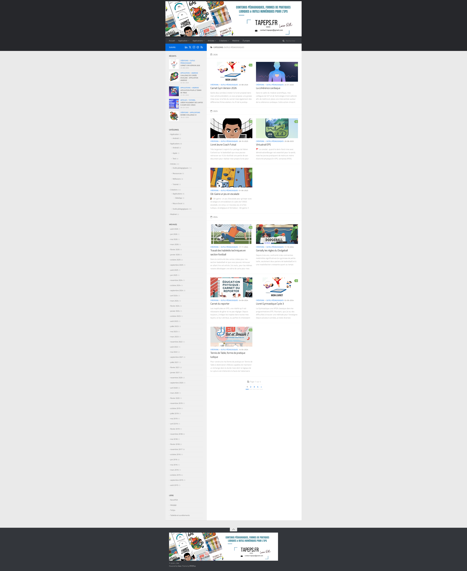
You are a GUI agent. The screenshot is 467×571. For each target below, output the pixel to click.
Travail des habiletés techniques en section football (228, 252)
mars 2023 (174, 336)
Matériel (235, 40)
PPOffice (192, 566)
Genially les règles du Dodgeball (272, 250)
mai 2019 (173, 418)
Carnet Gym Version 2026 (223, 88)
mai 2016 (173, 464)
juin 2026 (173, 234)
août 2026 (174, 229)
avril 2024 (174, 295)
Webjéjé (173, 505)
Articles (211, 40)
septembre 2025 (176, 265)
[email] (197, 47)
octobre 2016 (175, 454)
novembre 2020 (176, 377)
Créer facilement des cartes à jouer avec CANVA (191, 103)
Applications (198, 40)
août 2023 (174, 321)
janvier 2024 (175, 311)
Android (194, 73)
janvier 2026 (175, 254)
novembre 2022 (176, 341)
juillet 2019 (174, 413)
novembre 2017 (176, 449)
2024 (215, 216)
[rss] (201, 47)
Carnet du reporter (219, 304)
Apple (175, 153)
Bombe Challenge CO (188, 115)
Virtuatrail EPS (263, 144)
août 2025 (174, 270)
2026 (215, 54)
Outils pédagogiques (229, 84)
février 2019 (175, 428)
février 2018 (175, 444)
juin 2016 (173, 459)
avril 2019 (174, 423)
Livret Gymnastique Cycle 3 (270, 304)
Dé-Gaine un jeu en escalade (224, 194)
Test (174, 158)
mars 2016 (174, 469)
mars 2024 (174, 300)
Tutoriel (192, 100)
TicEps (172, 510)
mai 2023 (173, 331)
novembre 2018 (176, 434)
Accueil (172, 40)
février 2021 (175, 367)
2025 (215, 111)
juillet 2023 (174, 326)
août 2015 (174, 485)
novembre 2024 (176, 280)
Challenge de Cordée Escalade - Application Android (189, 77)
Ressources (177, 173)
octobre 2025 (175, 259)
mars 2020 (174, 392)
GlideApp (178, 198)
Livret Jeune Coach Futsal (223, 144)
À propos (246, 40)
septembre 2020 (176, 382)
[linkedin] (186, 47)
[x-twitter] (190, 47)
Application (183, 40)
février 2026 (175, 249)
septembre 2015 (176, 480)
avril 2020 (174, 387)
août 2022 (174, 346)
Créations (223, 40)
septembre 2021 (176, 357)
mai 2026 (173, 239)
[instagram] (193, 47)
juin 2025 (173, 275)
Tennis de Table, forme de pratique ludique (227, 355)
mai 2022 (173, 352)
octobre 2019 (175, 408)
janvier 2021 (175, 372)
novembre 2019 (176, 403)
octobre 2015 (175, 475)
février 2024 (175, 305)
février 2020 (175, 398)
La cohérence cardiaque (268, 88)
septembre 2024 (176, 290)
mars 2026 (174, 244)
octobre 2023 (175, 316)
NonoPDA (174, 499)
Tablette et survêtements (180, 515)
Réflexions (177, 178)
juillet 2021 (174, 362)
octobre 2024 (175, 285)
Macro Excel (177, 203)
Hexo (179, 566)
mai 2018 (173, 439)
